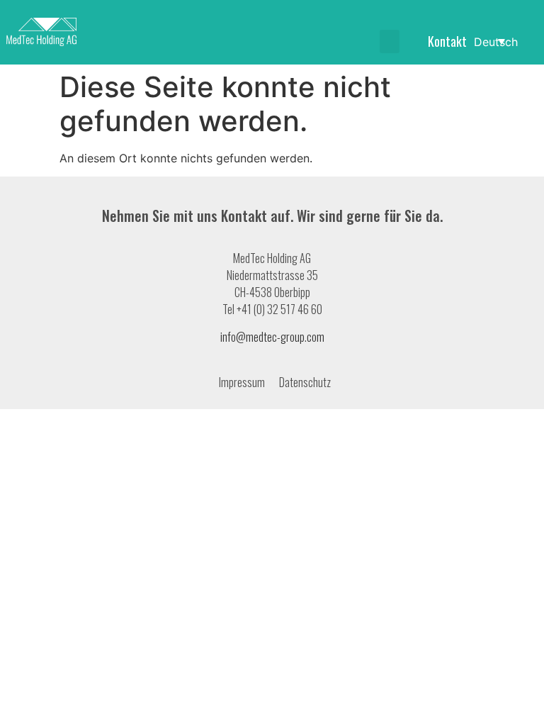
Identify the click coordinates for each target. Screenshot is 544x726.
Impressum (242, 382)
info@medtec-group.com (272, 336)
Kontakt (447, 41)
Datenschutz (305, 382)
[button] (390, 41)
